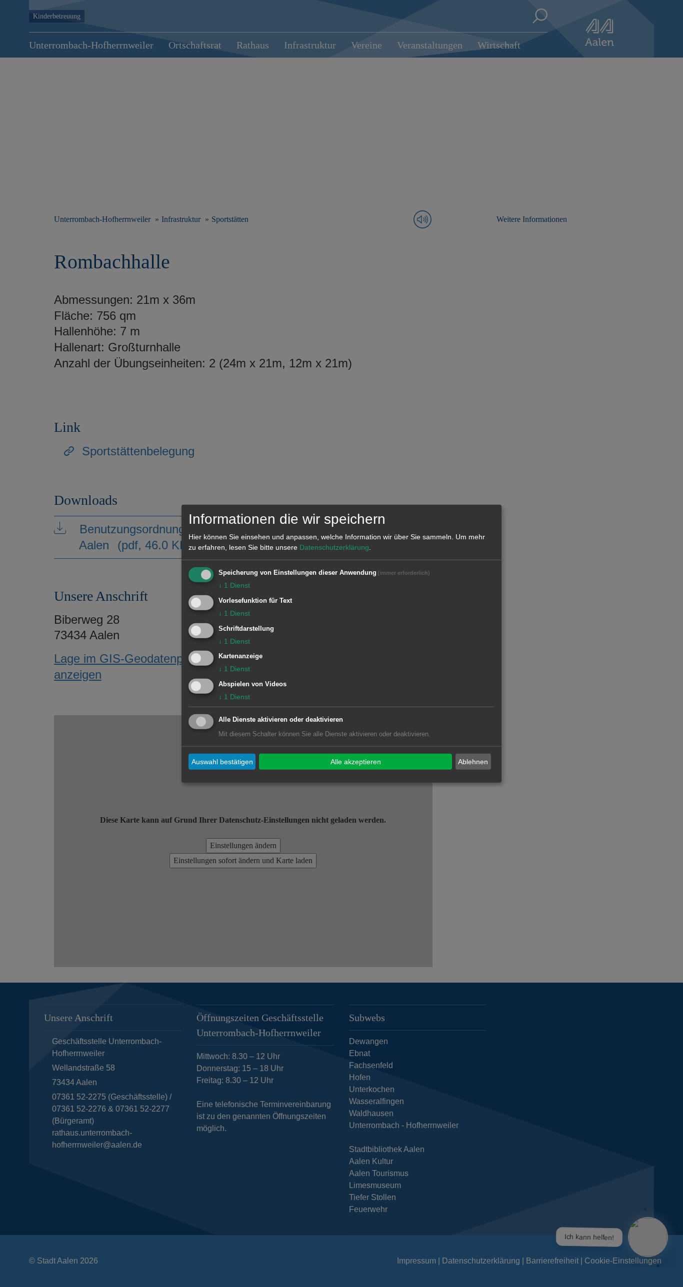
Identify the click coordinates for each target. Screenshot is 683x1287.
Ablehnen (473, 761)
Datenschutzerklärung (334, 547)
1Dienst (234, 585)
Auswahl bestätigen (222, 761)
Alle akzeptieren (355, 761)
